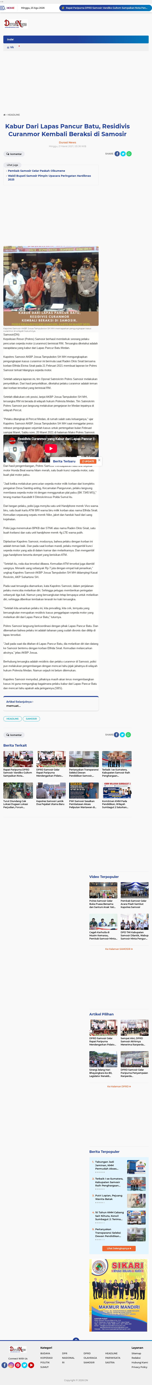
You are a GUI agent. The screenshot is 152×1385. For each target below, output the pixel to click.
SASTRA (110, 1362)
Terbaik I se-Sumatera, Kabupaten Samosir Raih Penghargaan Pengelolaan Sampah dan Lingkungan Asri (109, 1182)
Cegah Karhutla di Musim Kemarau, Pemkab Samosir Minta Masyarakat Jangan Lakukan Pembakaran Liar (102, 935)
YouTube (33, 1369)
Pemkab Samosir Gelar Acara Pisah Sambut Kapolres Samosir (133, 904)
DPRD (87, 1353)
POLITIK (45, 1362)
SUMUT (44, 1367)
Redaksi (136, 1357)
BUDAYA (45, 1353)
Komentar (16, 154)
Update (89, 461)
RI (63, 1362)
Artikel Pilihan (101, 1014)
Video (14, 47)
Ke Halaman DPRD (118, 1086)
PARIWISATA (112, 1357)
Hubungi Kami (140, 1362)
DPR (64, 1353)
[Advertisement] (76, 80)
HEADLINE (12, 718)
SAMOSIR (31, 718)
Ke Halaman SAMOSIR (118, 949)
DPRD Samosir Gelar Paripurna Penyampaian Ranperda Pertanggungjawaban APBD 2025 (134, 1073)
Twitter (26, 1369)
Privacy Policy (139, 1367)
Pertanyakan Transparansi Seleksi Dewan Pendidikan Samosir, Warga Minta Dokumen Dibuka (109, 1233)
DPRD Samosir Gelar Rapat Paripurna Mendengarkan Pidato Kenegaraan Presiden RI (102, 1041)
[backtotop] (76, 1341)
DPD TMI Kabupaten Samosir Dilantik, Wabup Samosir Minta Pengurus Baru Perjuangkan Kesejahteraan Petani (134, 935)
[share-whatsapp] (129, 153)
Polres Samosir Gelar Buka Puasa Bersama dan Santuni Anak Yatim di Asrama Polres (102, 904)
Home (10, 8)
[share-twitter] (123, 153)
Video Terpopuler (104, 877)
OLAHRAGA (90, 1357)
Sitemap (136, 1353)
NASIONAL (68, 1357)
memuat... (13, 706)
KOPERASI (46, 1357)
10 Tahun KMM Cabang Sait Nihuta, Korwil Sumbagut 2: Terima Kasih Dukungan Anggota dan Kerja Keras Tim (109, 1216)
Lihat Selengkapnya (118, 1248)
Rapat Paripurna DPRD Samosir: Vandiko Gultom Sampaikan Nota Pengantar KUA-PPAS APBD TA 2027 (107, 7)
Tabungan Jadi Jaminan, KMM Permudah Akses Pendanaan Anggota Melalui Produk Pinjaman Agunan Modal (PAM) (108, 1165)
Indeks (11, 39)
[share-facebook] (117, 153)
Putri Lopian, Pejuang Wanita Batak (108, 1197)
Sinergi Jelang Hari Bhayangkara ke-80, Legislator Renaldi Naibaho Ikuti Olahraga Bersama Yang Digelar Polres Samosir (102, 1073)
